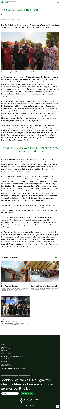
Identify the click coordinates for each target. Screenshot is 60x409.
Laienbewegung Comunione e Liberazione (11, 358)
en (27, 405)
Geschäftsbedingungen (24, 375)
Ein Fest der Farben (9, 286)
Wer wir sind (4, 347)
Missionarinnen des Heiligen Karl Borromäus (12, 356)
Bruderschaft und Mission (7, 348)
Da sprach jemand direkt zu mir (43, 286)
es (30, 405)
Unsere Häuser (4, 350)
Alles (55, 257)
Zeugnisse (4, 15)
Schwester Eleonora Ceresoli (10, 19)
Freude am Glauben (9, 321)
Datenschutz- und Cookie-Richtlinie (9, 375)
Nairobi (3, 21)
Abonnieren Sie (27, 393)
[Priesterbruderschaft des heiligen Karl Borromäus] (8, 2)
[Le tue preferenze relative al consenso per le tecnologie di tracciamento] (57, 406)
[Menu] (58, 2)
